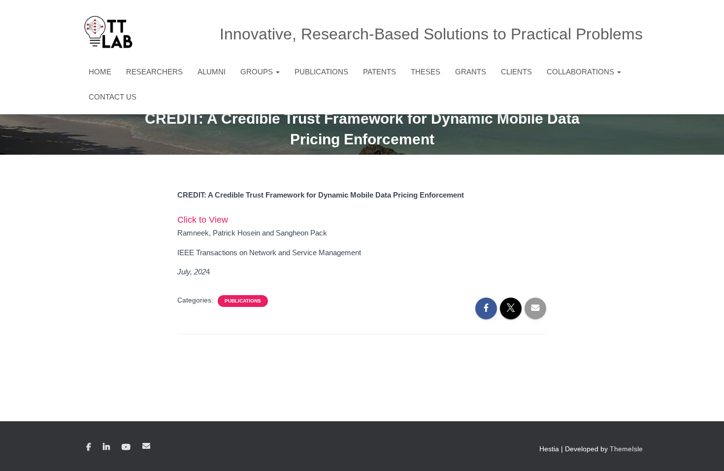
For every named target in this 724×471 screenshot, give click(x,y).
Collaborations (581, 71)
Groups (257, 71)
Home (100, 71)
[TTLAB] (108, 32)
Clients (516, 71)
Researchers (154, 71)
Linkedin (106, 447)
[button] (277, 71)
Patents (379, 71)
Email (146, 446)
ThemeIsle (626, 449)
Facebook (88, 447)
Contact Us (112, 97)
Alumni (211, 71)
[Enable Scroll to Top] (704, 451)
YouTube (126, 447)
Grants (470, 71)
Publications (321, 71)
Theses (425, 71)
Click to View (202, 220)
